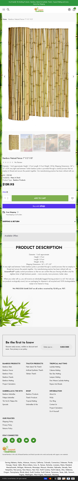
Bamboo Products (19, 180)
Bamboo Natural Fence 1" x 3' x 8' (18, 158)
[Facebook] (5, 440)
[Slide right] (73, 76)
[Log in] (69, 9)
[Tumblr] (19, 440)
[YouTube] (26, 440)
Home (5, 19)
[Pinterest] (12, 440)
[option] (39, 3)
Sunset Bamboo (12, 478)
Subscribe (64, 347)
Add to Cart (40, 198)
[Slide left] (5, 76)
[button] (8, 9)
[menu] (4, 10)
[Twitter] (33, 440)
